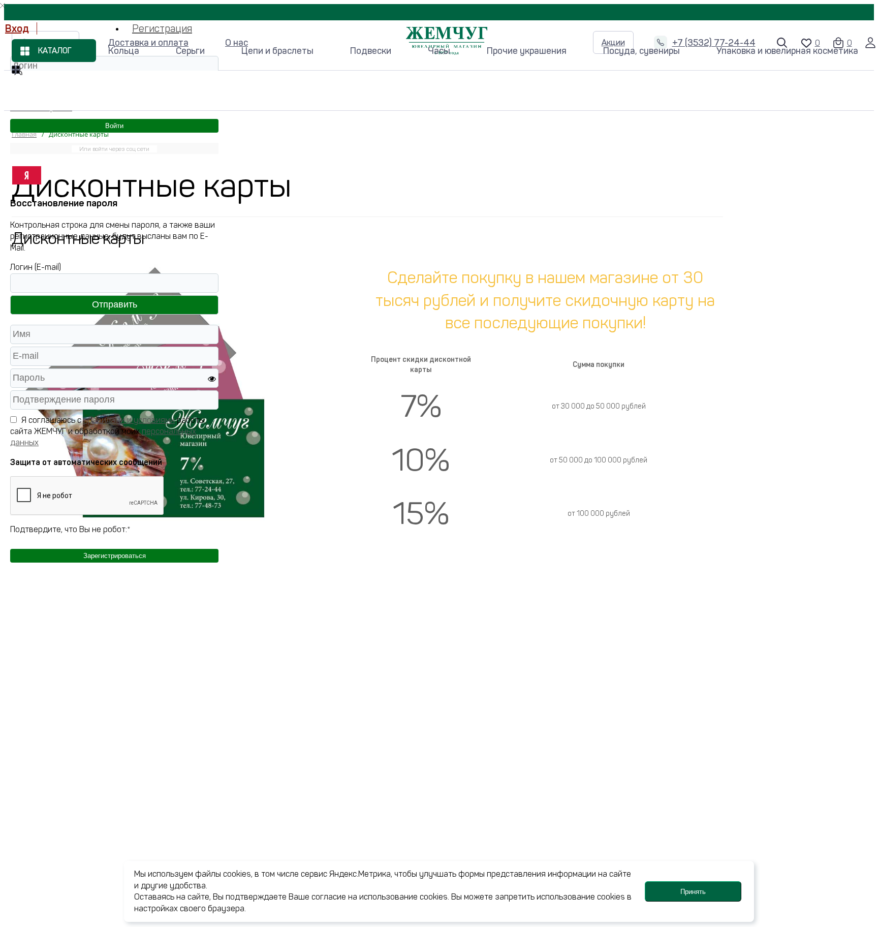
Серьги (190, 50)
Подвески (370, 50)
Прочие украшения (527, 50)
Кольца (123, 50)
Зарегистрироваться (114, 556)
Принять (693, 891)
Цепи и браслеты (277, 50)
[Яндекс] (26, 175)
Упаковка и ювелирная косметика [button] (787, 50)
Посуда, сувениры (641, 50)
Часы (439, 50)
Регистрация (162, 28)
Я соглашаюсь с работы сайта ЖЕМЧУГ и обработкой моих (107, 431)
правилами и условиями (129, 420)
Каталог (55, 51)
